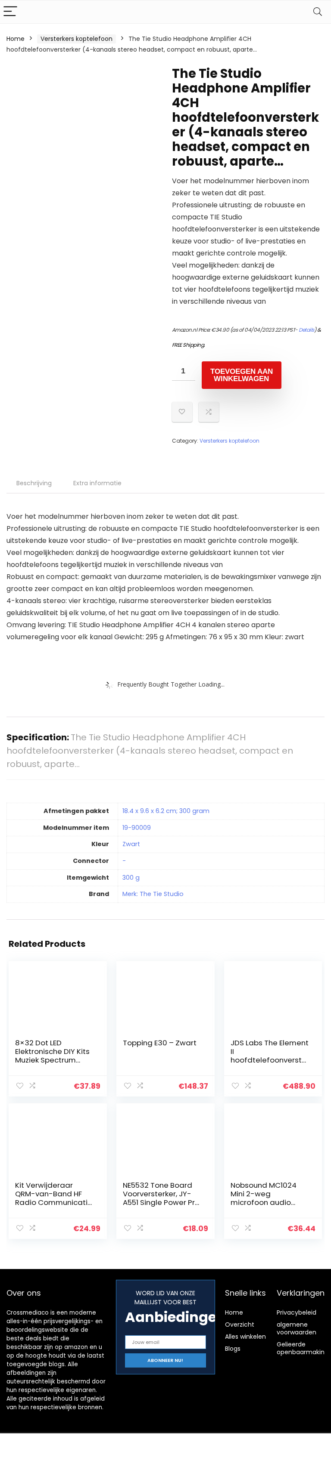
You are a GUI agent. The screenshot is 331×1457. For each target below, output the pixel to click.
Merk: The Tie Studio (153, 894)
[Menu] (10, 11)
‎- (124, 860)
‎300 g (131, 877)
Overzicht (239, 1324)
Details (306, 329)
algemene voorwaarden (296, 1328)
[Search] (317, 11)
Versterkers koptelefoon (76, 38)
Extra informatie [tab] (97, 483)
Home (15, 38)
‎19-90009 (136, 827)
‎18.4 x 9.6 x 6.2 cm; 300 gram (165, 811)
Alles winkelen (245, 1336)
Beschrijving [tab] (34, 483)
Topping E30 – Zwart (160, 1043)
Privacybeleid (296, 1312)
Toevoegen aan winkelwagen (241, 375)
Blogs (232, 1348)
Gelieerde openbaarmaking (302, 1348)
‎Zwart (131, 844)
